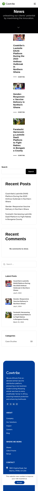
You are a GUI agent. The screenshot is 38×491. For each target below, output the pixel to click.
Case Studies (11, 341)
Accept (19, 482)
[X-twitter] (10, 404)
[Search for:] (19, 264)
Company (9, 418)
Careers (9, 429)
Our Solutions (11, 422)
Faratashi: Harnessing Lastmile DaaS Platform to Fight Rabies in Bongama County (18, 216)
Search (4, 167)
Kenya (8, 454)
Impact (8, 426)
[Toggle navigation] (30, 4)
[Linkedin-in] (13, 404)
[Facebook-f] (7, 404)
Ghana (8, 447)
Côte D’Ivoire (11, 451)
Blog (8, 433)
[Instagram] (17, 404)
